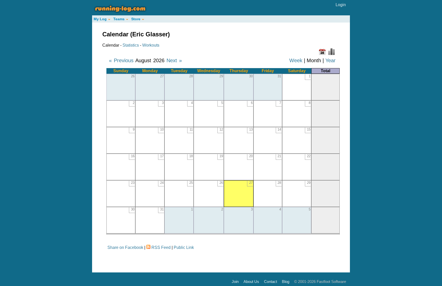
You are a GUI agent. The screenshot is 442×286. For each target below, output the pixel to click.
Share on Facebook (125, 247)
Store (135, 19)
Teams (119, 19)
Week (295, 60)
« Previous (121, 60)
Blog (285, 281)
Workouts (150, 45)
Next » (174, 60)
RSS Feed (161, 247)
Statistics (131, 45)
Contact (270, 281)
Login (341, 5)
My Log (100, 19)
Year (330, 60)
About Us (251, 281)
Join (235, 281)
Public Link (184, 247)
